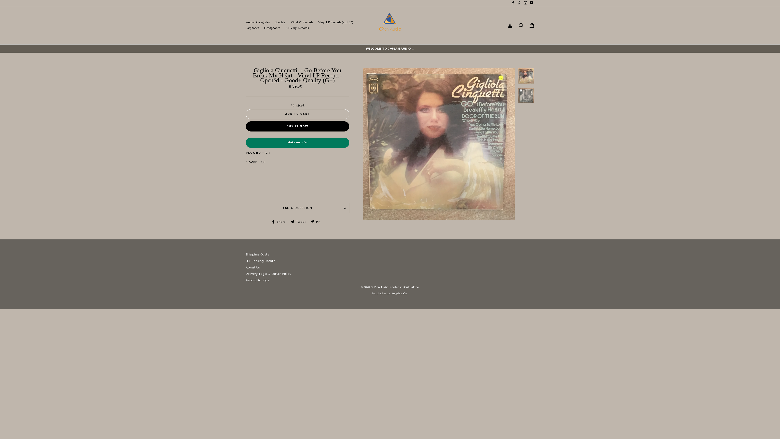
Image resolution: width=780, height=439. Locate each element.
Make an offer (297, 144)
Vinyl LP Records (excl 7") (335, 22)
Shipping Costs (257, 254)
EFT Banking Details (260, 261)
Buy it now (298, 126)
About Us (253, 267)
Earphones (252, 28)
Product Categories (257, 22)
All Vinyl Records (297, 28)
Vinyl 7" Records (302, 22)
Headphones (272, 28)
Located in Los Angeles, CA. (390, 293)
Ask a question (297, 208)
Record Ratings (257, 280)
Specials (280, 22)
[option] (390, 49)
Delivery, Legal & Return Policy (268, 274)
